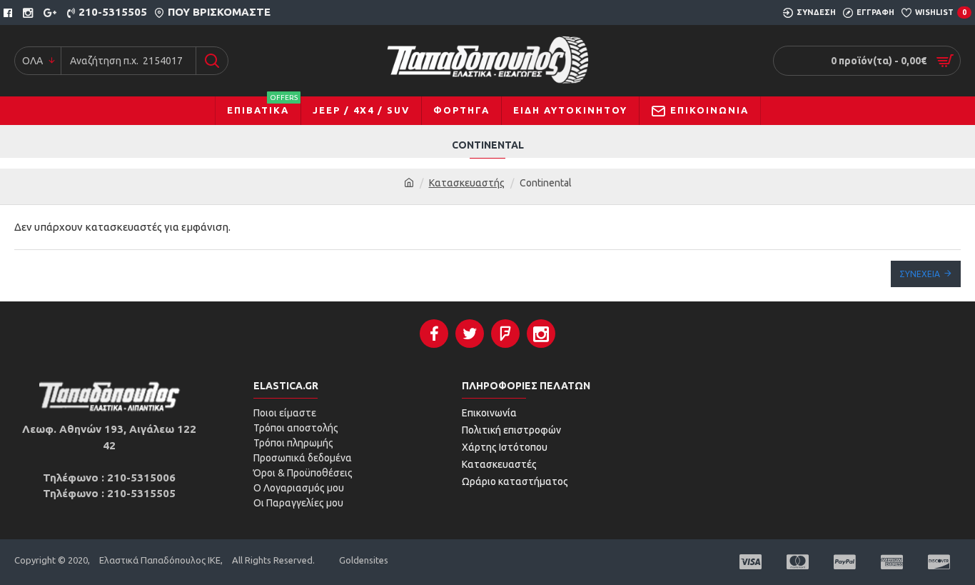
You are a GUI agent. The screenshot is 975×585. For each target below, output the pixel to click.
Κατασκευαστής (467, 183)
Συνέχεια (919, 274)
